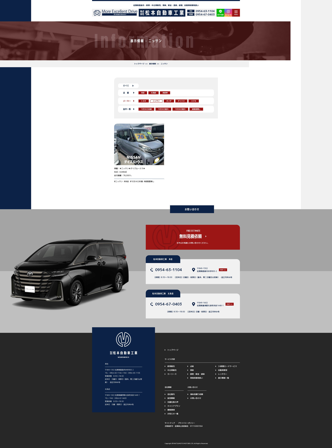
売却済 (165, 93)
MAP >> (223, 270)
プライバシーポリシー (186, 423)
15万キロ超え (180, 109)
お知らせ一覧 (172, 413)
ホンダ (168, 101)
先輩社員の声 (172, 402)
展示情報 (152, 64)
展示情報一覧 (223, 378)
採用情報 (171, 398)
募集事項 (171, 410)
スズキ (193, 101)
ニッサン (164, 64)
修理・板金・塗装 (197, 374)
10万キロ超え (163, 109)
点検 (192, 366)
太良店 (153, 93)
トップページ (139, 64)
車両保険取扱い (196, 378)
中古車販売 (172, 370)
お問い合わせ (195, 398)
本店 (142, 93)
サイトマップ (170, 423)
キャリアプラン (173, 406)
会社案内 (171, 394)
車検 (192, 370)
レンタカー (222, 374)
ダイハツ (181, 101)
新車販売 (171, 366)
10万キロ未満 (146, 109)
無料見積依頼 (190, 236)
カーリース (172, 374)
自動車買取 (222, 370)
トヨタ (143, 101)
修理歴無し (196, 109)
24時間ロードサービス (227, 366)
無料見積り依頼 (196, 394)
